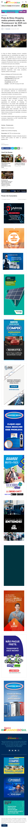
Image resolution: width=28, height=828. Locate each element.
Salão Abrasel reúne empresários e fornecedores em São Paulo (6, 165)
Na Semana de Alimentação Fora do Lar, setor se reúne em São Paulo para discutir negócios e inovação (6, 183)
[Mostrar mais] (21, 148)
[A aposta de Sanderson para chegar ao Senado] (21, 158)
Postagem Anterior (6, 199)
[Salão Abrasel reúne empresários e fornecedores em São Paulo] (7, 158)
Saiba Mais (3, 823)
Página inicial (4, 15)
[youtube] (15, 750)
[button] (2, 2)
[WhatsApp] (15, 148)
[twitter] (12, 750)
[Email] (18, 148)
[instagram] (18, 750)
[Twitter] (12, 148)
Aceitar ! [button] (4, 825)
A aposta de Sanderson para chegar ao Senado (20, 164)
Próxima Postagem (22, 199)
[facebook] (9, 750)
